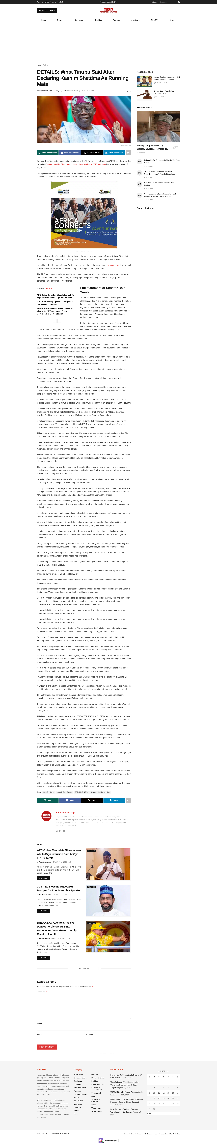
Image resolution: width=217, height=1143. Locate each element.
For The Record (80, 1094)
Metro (76, 1111)
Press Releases (97, 1084)
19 (164, 1098)
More (172, 20)
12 (164, 1093)
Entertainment (80, 1088)
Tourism (116, 20)
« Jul (149, 1113)
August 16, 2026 (58, 938)
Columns (77, 1084)
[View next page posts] (59, 321)
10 (154, 1093)
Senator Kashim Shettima (100, 792)
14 (173, 1093)
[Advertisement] (108, 42)
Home (43, 20)
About (39, 2)
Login (155, 2)
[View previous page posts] (55, 321)
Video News (96, 1108)
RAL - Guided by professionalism (57, 1134)
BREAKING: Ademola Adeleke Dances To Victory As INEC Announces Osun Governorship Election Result (55, 311)
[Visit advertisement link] (84, 215)
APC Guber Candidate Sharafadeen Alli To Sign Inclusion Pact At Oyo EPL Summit (59, 854)
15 (177, 1093)
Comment (42, 992)
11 (159, 1093)
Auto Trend (78, 1075)
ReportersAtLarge (45, 91)
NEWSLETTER (48, 10)
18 (159, 1098)
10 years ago (160, 97)
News (59, 20)
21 (173, 1098)
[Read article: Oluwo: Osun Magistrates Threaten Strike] (144, 95)
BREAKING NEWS (82, 792)
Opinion (94, 1075)
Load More (84, 968)
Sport (93, 1096)
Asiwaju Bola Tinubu (64, 792)
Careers (53, 2)
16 (149, 1098)
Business (78, 20)
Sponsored (96, 1093)
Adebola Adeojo (44, 938)
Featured (77, 1091)
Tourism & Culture (95, 1100)
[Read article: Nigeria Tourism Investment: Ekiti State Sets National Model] (144, 81)
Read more (44, 878)
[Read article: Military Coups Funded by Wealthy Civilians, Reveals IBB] (158, 126)
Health (76, 1097)
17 (154, 1098)
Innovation (78, 1101)
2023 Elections (48, 792)
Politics (98, 20)
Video (93, 1105)
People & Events (98, 1078)
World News (96, 1111)
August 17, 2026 (60, 894)
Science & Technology (96, 1089)
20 (168, 1098)
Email (40, 1034)
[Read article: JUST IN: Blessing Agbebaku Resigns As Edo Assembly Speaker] (108, 901)
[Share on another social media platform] (128, 152)
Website (89, 1035)
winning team (113, 265)
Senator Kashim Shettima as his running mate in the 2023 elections (76, 164)
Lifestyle (134, 20)
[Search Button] (178, 2)
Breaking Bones (80, 1078)
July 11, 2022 (61, 91)
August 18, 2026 (60, 862)
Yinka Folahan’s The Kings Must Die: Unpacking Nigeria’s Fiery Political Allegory (125, 1085)
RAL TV (154, 20)
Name (40, 1023)
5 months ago (161, 83)
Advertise (45, 2)
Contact (60, 2)
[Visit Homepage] (108, 10)
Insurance (78, 1104)
